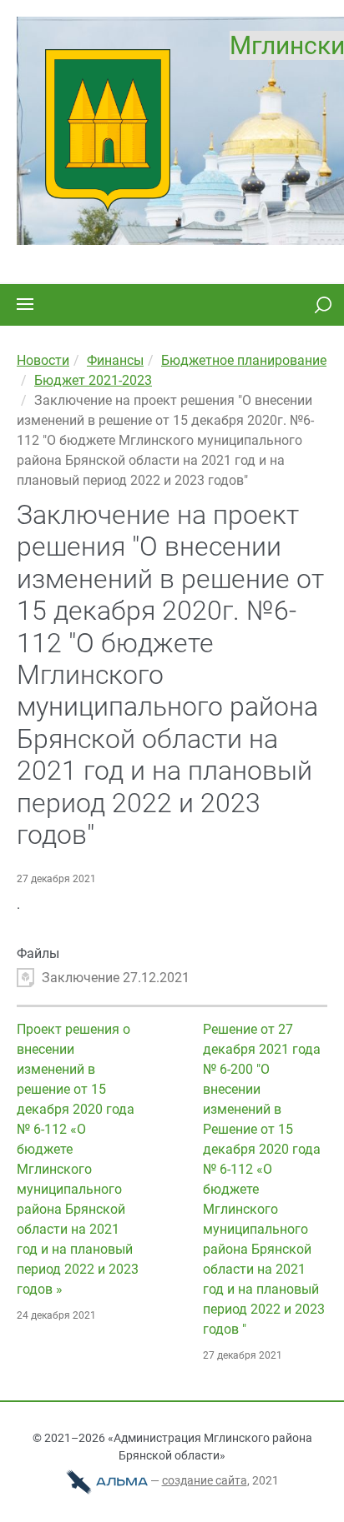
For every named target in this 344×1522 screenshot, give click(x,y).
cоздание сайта (204, 1480)
